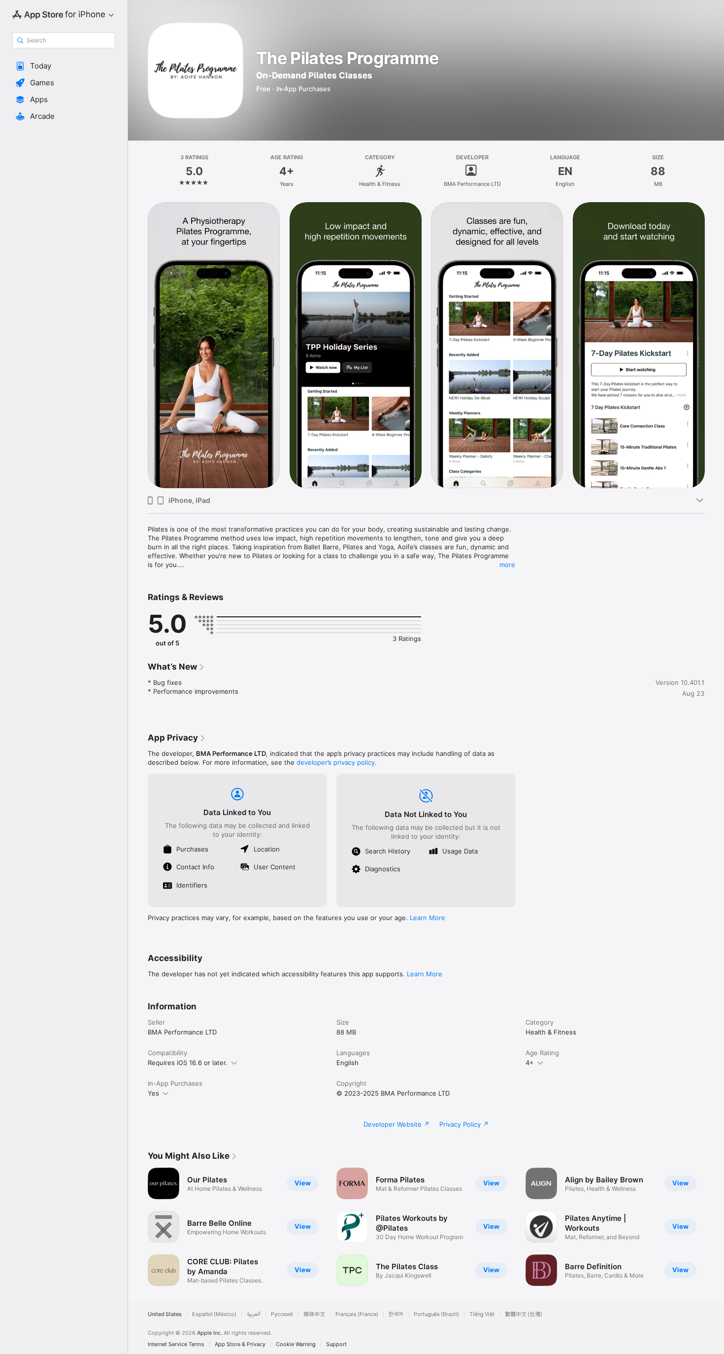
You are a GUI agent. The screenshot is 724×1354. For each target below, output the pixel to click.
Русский (282, 1314)
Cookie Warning (296, 1344)
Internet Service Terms (176, 1344)
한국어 (396, 1314)
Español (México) (214, 1314)
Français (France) (356, 1314)
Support (336, 1344)
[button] (64, 66)
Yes (153, 1093)
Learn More (427, 918)
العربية (254, 1314)
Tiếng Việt (481, 1314)
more (507, 565)
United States (165, 1314)
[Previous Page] (138, 1227)
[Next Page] (714, 1227)
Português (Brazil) (436, 1314)
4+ (530, 1063)
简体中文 (314, 1314)
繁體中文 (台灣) (523, 1314)
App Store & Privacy (240, 1344)
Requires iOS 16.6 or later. (188, 1063)
